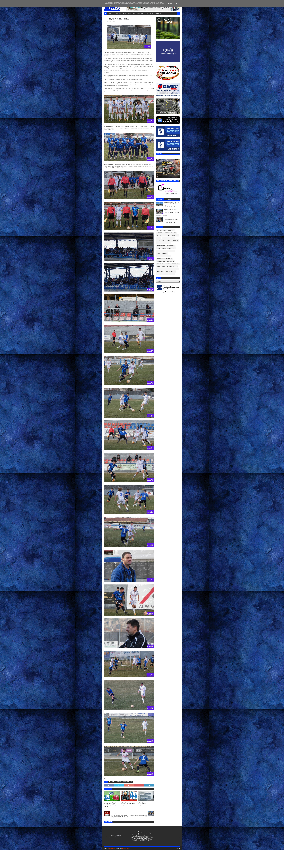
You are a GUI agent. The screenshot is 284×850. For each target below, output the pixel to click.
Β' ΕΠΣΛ (158, 240)
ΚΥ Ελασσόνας (160, 263)
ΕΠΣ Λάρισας (159, 250)
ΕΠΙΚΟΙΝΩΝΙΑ (131, 13)
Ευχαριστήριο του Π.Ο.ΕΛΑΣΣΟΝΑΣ (142, 802)
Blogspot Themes (126, 848)
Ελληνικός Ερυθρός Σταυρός (163, 256)
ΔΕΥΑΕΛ (158, 243)
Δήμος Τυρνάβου (171, 245)
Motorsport (163, 230)
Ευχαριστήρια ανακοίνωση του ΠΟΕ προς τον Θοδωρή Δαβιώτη (128, 802)
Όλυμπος (159, 235)
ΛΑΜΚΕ (158, 266)
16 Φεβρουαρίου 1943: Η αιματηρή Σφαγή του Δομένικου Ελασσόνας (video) (171, 204)
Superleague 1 (171, 230)
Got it (177, 3)
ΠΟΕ (131, 781)
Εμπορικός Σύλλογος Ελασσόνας (164, 258)
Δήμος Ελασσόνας (166, 243)
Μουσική (159, 269)
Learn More (171, 3)
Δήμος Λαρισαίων (161, 245)
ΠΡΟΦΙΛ (110, 13)
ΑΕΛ (169, 235)
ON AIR (124, 13)
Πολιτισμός (159, 274)
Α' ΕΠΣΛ (113, 781)
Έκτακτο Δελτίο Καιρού (170, 232)
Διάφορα (158, 248)
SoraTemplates (112, 848)
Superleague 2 (160, 232)
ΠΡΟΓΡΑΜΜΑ (117, 13)
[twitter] (178, 848)
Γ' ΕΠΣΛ (163, 240)
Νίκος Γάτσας (166, 269)
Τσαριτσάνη (172, 274)
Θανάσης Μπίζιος (161, 261)
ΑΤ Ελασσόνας (175, 235)
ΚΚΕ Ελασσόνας (170, 261)
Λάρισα (163, 266)
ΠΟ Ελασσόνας (126, 781)
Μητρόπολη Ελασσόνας (172, 266)
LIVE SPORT (157, 13)
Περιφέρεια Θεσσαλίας (170, 271)
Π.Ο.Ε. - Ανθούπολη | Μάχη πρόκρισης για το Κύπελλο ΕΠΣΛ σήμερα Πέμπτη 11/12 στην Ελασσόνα (111, 804)
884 (109, 781)
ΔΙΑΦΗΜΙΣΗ (140, 13)
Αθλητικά (119, 781)
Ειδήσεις (166, 250)
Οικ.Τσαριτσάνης (175, 269)
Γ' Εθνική (169, 240)
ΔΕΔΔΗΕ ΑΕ (175, 240)
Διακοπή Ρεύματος (166, 248)
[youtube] (179, 848)
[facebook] (176, 848)
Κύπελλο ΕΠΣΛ (175, 263)
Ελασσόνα (172, 250)
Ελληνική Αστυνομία (162, 253)
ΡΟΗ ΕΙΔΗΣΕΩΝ (149, 13)
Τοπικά (165, 274)
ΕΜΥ (174, 248)
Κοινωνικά (167, 263)
